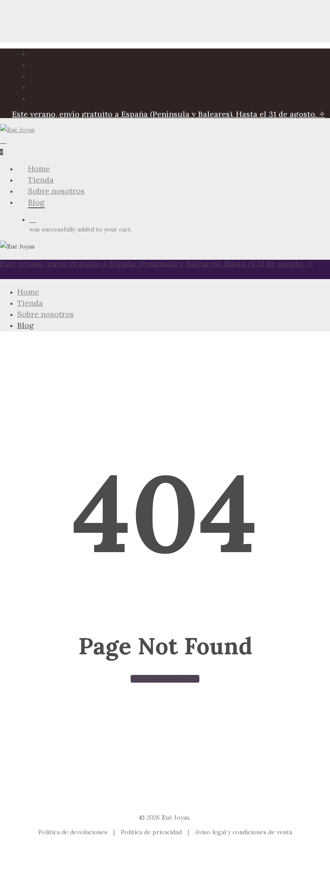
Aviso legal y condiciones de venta (243, 832)
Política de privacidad (152, 832)
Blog (25, 325)
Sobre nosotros (45, 314)
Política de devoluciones (73, 832)
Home (28, 292)
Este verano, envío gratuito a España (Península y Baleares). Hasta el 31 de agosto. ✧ (168, 114)
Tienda (30, 303)
